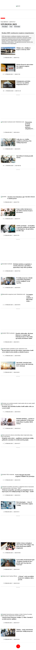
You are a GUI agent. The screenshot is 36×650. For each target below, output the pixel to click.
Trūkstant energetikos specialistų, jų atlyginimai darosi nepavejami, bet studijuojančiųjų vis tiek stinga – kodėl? (18, 490)
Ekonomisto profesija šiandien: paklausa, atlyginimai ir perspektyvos (29, 125)
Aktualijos (5, 26)
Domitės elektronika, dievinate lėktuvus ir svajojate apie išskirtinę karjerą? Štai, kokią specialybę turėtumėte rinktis (24, 336)
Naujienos (4, 22)
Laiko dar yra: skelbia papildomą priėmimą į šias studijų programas (23, 141)
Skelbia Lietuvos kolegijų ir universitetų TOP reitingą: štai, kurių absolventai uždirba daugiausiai (25, 545)
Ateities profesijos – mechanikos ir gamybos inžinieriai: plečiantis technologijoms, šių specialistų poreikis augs (25, 228)
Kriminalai (17, 26)
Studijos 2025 (8, 57)
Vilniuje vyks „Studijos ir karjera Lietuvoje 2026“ (23, 48)
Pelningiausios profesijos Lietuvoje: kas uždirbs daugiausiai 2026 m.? (23, 82)
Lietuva (12, 22)
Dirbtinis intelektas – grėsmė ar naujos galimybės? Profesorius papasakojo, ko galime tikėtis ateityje (25, 421)
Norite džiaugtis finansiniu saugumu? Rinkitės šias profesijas (24, 475)
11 (3, 165)
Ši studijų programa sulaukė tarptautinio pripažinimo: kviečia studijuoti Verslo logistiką (24, 280)
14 (3, 90)
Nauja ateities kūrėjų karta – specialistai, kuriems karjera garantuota (24, 210)
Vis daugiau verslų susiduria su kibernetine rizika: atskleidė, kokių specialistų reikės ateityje (30, 298)
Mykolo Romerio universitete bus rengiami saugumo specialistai (24, 66)
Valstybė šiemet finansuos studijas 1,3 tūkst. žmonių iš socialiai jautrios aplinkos (17, 618)
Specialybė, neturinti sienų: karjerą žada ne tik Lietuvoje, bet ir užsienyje (24, 364)
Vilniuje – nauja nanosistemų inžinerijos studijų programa (24, 630)
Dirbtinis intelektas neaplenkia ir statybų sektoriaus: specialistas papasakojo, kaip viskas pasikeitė (22, 265)
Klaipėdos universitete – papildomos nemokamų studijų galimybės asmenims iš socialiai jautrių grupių (17, 439)
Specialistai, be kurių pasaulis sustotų (24, 156)
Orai (11, 26)
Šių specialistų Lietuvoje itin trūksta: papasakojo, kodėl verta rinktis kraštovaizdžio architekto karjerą (17, 351)
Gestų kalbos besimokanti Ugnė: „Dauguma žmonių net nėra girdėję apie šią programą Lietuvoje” (25, 562)
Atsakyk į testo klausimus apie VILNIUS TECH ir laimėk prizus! (21, 197)
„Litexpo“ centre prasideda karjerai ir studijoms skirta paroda (26, 578)
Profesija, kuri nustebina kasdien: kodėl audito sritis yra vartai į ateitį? (18, 407)
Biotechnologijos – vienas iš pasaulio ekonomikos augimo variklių (24, 503)
